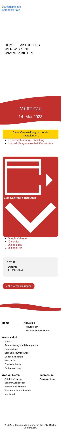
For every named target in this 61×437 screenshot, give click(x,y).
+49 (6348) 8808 (51, 36)
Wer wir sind (17, 49)
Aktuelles (30, 45)
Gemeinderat (11, 349)
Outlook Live (15, 248)
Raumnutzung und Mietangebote (21, 345)
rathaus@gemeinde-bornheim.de (57, 36)
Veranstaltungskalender (38, 330)
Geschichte (10, 360)
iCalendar (13, 241)
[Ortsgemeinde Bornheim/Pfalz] (18, 18)
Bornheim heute (13, 364)
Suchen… (48, 44)
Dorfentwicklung (13, 368)
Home (10, 45)
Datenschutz (47, 379)
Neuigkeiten (32, 326)
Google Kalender (17, 238)
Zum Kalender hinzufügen (20, 197)
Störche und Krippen (15, 386)
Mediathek (10, 394)
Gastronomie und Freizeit (18, 390)
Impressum (47, 375)
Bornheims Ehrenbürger (17, 352)
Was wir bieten (19, 53)
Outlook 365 (15, 244)
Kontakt (8, 341)
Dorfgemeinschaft (14, 356)
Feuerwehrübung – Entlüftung (26, 140)
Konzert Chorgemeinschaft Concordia (30, 143)
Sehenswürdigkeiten (15, 382)
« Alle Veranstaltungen (19, 286)
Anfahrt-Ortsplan (13, 379)
